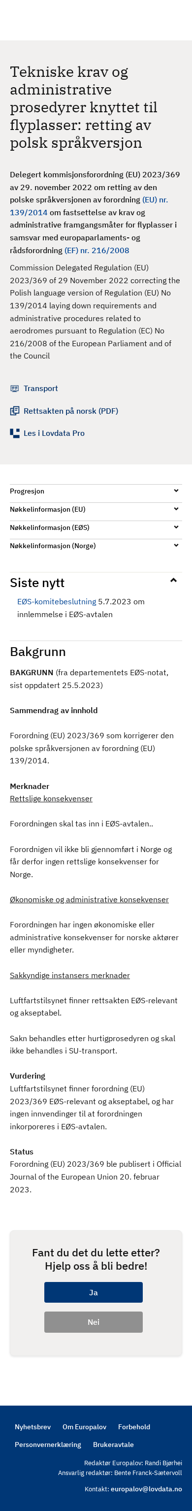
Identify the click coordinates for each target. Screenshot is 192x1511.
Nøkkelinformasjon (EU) (48, 509)
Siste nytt (37, 582)
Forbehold (134, 1426)
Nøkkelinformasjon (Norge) (53, 545)
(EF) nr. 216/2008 (96, 250)
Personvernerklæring (48, 1444)
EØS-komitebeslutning (56, 601)
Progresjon (27, 491)
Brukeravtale (113, 1444)
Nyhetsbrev (33, 1426)
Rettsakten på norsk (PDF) (71, 411)
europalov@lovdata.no (146, 1488)
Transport (41, 388)
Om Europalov (84, 1426)
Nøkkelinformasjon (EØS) (50, 527)
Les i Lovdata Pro (54, 433)
